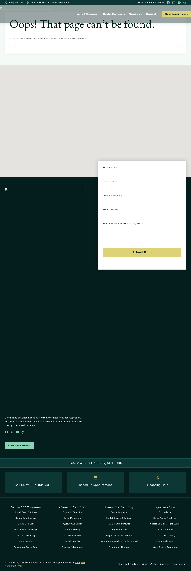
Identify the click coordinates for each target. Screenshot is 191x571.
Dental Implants (119, 512)
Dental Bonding (72, 541)
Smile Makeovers (72, 518)
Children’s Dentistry (25, 535)
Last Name (110, 181)
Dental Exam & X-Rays (25, 512)
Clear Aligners (165, 512)
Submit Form (142, 252)
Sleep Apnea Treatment (165, 518)
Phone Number (112, 195)
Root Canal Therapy (165, 535)
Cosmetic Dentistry (72, 512)
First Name (110, 167)
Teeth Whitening (72, 529)
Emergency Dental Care (25, 547)
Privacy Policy (178, 564)
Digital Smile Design (72, 524)
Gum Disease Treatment (165, 547)
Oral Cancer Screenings (25, 529)
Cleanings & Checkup (25, 518)
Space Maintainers (165, 541)
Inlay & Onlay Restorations (119, 535)
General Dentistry (25, 541)
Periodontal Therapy (118, 547)
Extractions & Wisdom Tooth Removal (119, 541)
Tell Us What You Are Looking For (123, 223)
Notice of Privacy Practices (155, 564)
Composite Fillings (119, 529)
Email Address (112, 209)
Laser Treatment (165, 529)
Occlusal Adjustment (72, 547)
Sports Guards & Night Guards (165, 524)
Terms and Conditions (129, 564)
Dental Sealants (26, 524)
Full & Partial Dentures (119, 524)
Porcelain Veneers (72, 535)
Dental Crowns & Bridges (118, 518)
